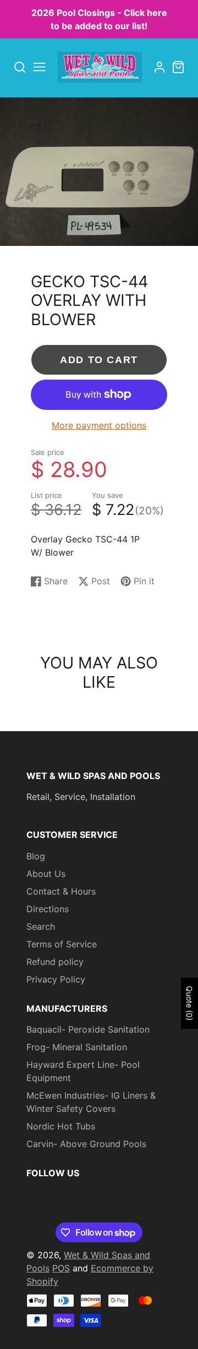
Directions (47, 908)
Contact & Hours (61, 891)
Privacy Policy (55, 979)
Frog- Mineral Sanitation (76, 1046)
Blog (35, 856)
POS (61, 1268)
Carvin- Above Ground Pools (86, 1143)
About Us (45, 873)
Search (40, 926)
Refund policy (55, 961)
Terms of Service (61, 944)
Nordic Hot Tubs (60, 1126)
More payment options (99, 425)
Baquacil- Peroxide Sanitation (88, 1029)
